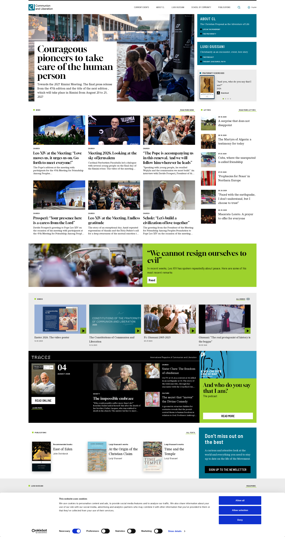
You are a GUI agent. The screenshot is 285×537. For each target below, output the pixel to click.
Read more (228, 416)
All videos (240, 299)
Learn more (37, 408)
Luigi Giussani (178, 7)
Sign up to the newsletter (228, 469)
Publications (224, 7)
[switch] (105, 531)
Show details (175, 531)
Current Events (141, 7)
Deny (240, 520)
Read (152, 280)
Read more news (187, 110)
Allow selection (240, 510)
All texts (190, 432)
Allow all (240, 500)
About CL (160, 7)
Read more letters (247, 110)
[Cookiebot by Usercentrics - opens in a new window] (39, 531)
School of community (201, 7)
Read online (43, 400)
